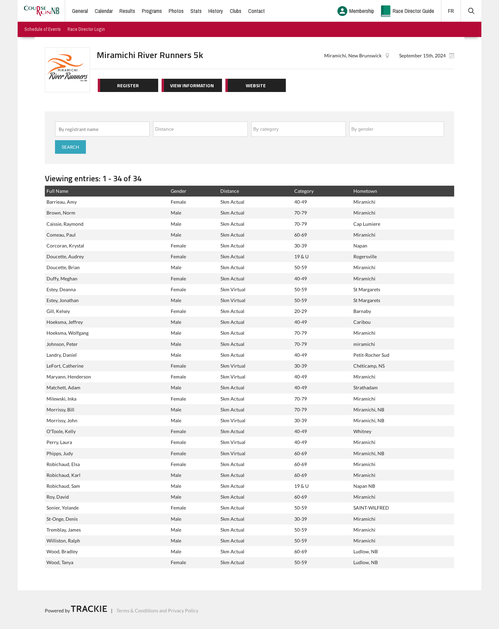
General (80, 11)
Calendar (104, 11)
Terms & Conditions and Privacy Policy (157, 610)
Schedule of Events (42, 29)
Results (127, 11)
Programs (152, 11)
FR (451, 11)
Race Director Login (86, 29)
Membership (361, 11)
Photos (176, 11)
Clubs (235, 11)
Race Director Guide (413, 11)
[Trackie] (89, 610)
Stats (196, 11)
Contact (256, 11)
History (215, 11)
